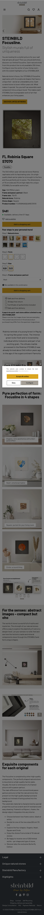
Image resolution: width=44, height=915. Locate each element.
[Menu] (4, 9)
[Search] (28, 9)
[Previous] (33, 146)
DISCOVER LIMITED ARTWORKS (15, 102)
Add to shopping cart (22, 224)
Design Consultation (9, 905)
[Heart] (16, 256)
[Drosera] (25, 238)
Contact (18, 901)
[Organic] (22, 256)
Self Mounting (27, 901)
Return (39, 905)
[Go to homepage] (22, 4)
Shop (12, 901)
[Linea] (11, 245)
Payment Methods (29, 905)
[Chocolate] (18, 245)
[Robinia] (38, 238)
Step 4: (15, 275)
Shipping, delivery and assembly (21, 903)
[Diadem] (5, 245)
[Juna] (11, 238)
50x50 (5, 268)
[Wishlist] (33, 9)
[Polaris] (25, 245)
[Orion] (5, 238)
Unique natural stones (14, 863)
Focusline (7, 167)
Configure (29, 383)
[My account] (38, 9)
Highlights (7, 876)
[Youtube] (20, 895)
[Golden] (18, 238)
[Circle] (4, 256)
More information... (24, 371)
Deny (13, 383)
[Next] (39, 146)
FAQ (19, 905)
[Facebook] (16, 895)
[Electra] (31, 238)
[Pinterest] (24, 895)
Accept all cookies (22, 376)
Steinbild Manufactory (14, 870)
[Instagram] (27, 895)
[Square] (10, 256)
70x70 (11, 268)
